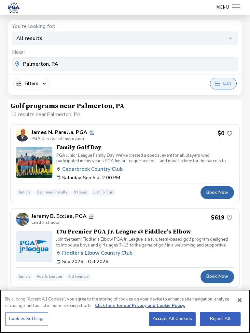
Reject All (220, 319)
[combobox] (125, 64)
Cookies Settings (27, 319)
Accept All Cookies (172, 319)
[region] (125, 311)
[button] (125, 163)
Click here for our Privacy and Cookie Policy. (140, 306)
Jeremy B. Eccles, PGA (59, 216)
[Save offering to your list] (229, 133)
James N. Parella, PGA (59, 132)
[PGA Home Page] (14, 7)
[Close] (239, 300)
